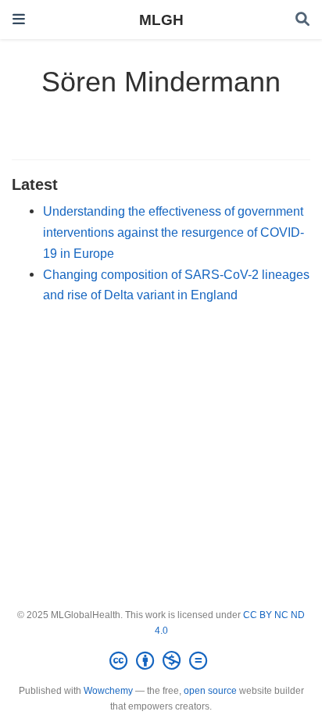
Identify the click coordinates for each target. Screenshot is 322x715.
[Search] (302, 20)
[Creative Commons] (161, 661)
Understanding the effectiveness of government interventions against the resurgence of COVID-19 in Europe (173, 231)
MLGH (161, 19)
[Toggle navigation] (19, 19)
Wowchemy (108, 690)
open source (210, 690)
